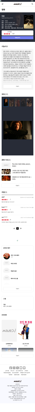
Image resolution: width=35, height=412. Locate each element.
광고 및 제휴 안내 (19, 370)
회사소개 (12, 370)
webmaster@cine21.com (19, 398)
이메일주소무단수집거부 (25, 372)
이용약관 (10, 374)
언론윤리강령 (16, 374)
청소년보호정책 (15, 372)
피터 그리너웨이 (8, 26)
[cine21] (17, 4)
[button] (30, 103)
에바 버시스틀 (20, 28)
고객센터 (26, 370)
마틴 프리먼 (7, 28)
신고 (32, 197)
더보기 (17, 86)
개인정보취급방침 (7, 372)
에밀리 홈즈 (13, 28)
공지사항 (7, 370)
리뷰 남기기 (17, 37)
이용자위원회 (23, 374)
